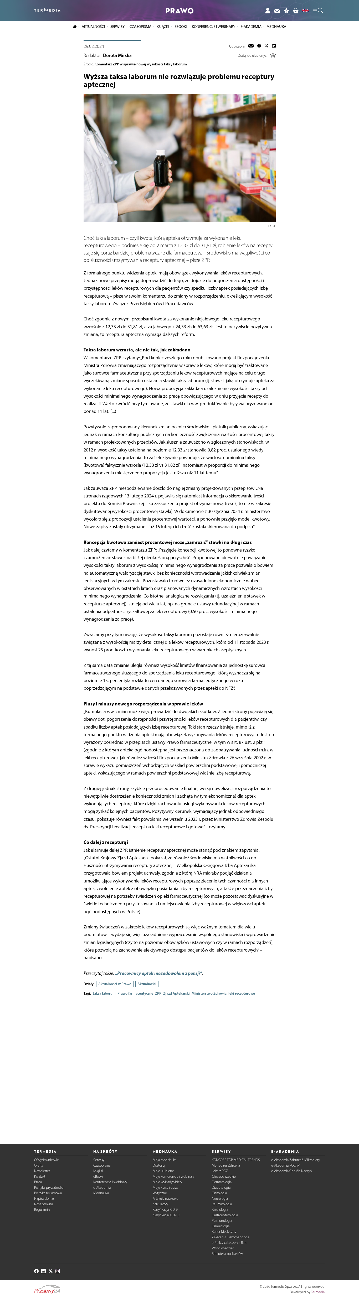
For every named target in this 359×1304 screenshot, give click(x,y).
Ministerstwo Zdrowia (209, 993)
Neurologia (220, 1198)
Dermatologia (222, 1182)
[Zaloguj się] (267, 11)
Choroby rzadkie (224, 1176)
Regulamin (42, 1209)
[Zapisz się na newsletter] (277, 11)
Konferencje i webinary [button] (213, 26)
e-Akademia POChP (285, 1165)
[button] (317, 11)
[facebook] (259, 46)
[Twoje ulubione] (286, 11)
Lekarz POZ (220, 1171)
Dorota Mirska (117, 55)
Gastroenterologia (225, 1215)
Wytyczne (160, 1193)
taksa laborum (104, 993)
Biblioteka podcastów (227, 1253)
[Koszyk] (295, 11)
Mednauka (101, 1193)
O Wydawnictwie (46, 1160)
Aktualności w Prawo (114, 983)
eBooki (181, 26)
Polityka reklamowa (48, 1193)
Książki (163, 26)
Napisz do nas (44, 1198)
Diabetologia (221, 1187)
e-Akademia (102, 1187)
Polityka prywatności (49, 1187)
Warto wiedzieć (223, 1248)
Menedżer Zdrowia (226, 1165)
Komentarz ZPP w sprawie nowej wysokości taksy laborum (141, 64)
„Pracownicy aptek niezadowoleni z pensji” (158, 973)
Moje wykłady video (167, 1182)
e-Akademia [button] (250, 26)
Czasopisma (101, 1165)
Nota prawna (43, 1204)
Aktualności (146, 983)
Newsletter (42, 1171)
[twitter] (266, 46)
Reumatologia (222, 1204)
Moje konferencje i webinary (173, 1176)
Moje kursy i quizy (165, 1187)
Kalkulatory (160, 1204)
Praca (38, 1182)
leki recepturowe (241, 993)
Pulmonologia (222, 1220)
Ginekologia (220, 1226)
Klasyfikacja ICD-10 (166, 1215)
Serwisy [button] (117, 26)
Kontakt (39, 1176)
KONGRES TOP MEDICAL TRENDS (236, 1160)
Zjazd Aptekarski (176, 993)
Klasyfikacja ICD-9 (165, 1209)
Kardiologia (220, 1209)
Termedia (318, 1292)
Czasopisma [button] (140, 26)
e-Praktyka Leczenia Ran (229, 1242)
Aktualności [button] (93, 26)
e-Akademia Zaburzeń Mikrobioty (295, 1160)
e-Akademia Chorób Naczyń (291, 1171)
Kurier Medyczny (224, 1231)
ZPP (158, 993)
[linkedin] (274, 46)
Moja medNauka (164, 1160)
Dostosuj (159, 1165)
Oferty (38, 1165)
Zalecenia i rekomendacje (230, 1237)
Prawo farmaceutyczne (135, 993)
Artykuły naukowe (165, 1198)
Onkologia (219, 1193)
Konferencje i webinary (110, 1182)
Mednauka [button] (276, 26)
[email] (251, 46)
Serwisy (98, 1160)
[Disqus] (180, 1065)
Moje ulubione (163, 1171)
